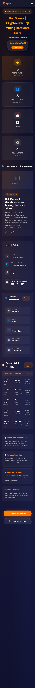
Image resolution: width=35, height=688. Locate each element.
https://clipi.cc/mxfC (17, 43)
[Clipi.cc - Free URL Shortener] (6, 3)
